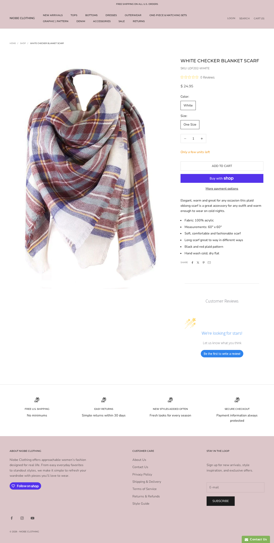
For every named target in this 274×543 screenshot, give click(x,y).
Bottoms (91, 15)
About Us (139, 460)
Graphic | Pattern (55, 21)
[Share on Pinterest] (203, 262)
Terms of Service (144, 489)
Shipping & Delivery (146, 482)
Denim (80, 21)
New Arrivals (53, 15)
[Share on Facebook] (192, 262)
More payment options (222, 188)
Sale (122, 21)
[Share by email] (209, 262)
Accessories (102, 21)
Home (13, 43)
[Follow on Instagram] (22, 518)
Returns (139, 21)
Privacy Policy (142, 474)
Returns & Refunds (146, 496)
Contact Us (140, 467)
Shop (23, 43)
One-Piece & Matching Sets (168, 15)
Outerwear (133, 15)
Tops (74, 15)
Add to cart (222, 166)
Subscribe (220, 501)
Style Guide (140, 503)
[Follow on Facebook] (12, 518)
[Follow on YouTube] (32, 518)
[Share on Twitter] (198, 262)
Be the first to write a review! (222, 354)
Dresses (111, 15)
